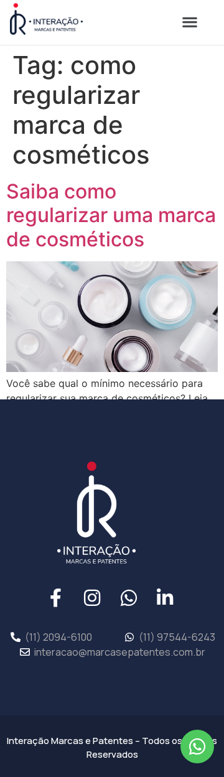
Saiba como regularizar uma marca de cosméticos (111, 215)
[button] (189, 22)
